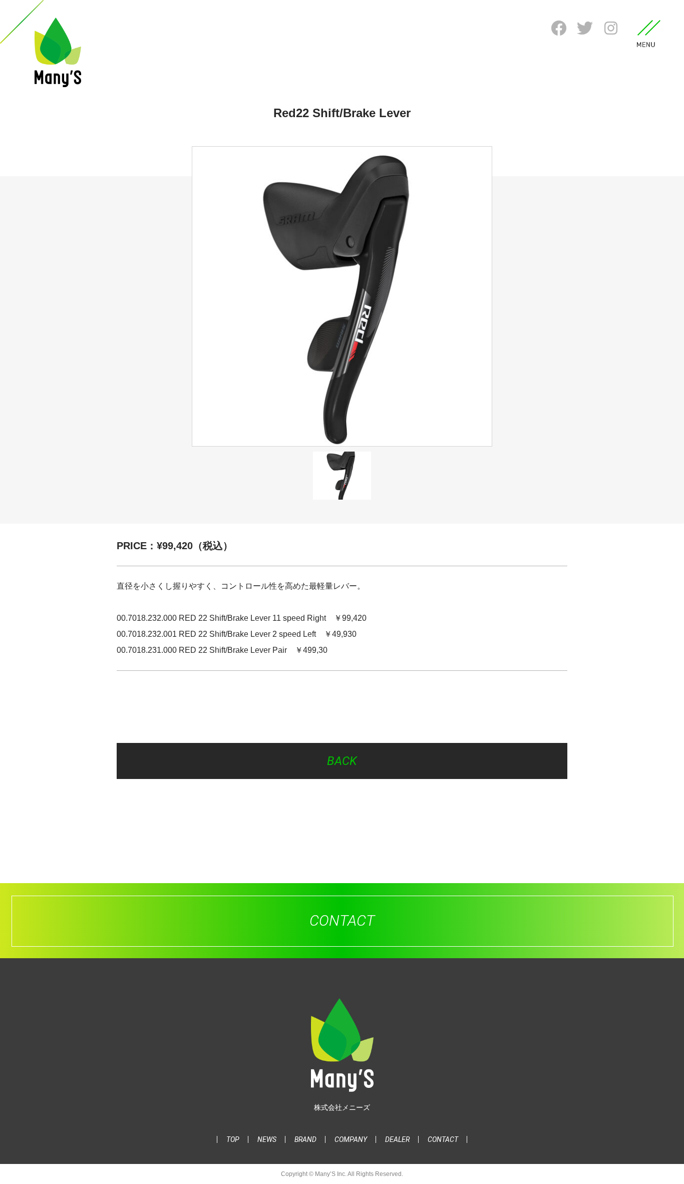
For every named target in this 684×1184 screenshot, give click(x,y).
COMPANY (350, 1139)
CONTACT (443, 1139)
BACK (342, 761)
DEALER (397, 1139)
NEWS (266, 1139)
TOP (232, 1139)
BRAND (305, 1139)
